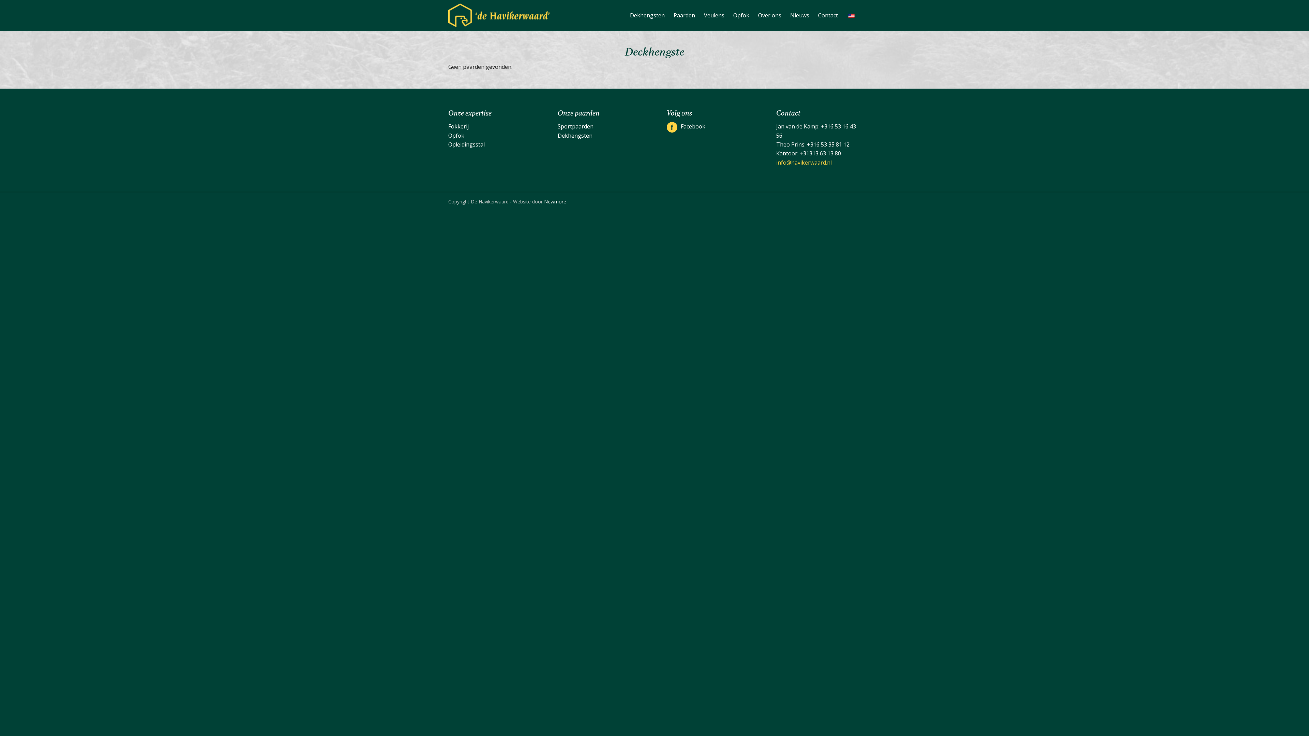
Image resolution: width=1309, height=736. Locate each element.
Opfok (456, 135)
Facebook (693, 126)
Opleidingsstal (466, 144)
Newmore (555, 201)
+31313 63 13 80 (820, 153)
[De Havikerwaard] (499, 15)
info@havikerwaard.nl (804, 162)
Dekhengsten (575, 135)
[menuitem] (647, 15)
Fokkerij (458, 126)
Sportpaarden (575, 126)
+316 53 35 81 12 (828, 144)
